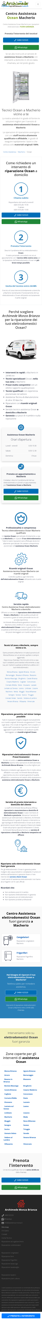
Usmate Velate (10, 698)
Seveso (18, 695)
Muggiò (21, 691)
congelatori (23, 937)
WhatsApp (22, 47)
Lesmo (21, 688)
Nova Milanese (31, 691)
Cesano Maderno (13, 682)
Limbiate (28, 688)
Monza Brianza (12, 672)
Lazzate (33, 685)
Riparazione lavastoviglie (10, 1267)
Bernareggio (10, 675)
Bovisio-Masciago (11, 678)
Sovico (24, 695)
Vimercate (31, 701)
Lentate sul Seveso (11, 688)
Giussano (26, 685)
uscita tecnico (7, 1238)
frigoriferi (22, 952)
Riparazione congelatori (10, 1253)
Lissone (35, 688)
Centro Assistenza (9, 152)
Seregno (11, 695)
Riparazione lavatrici (9, 1275)
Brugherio (22, 678)
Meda (16, 691)
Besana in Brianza (22, 675)
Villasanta (22, 701)
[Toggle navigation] (38, 4)
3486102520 (22, 40)
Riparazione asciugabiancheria (12, 1241)
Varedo (19, 698)
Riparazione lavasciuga (10, 1264)
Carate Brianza (32, 678)
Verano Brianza (12, 701)
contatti (4, 1234)
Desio (20, 685)
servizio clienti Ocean (18, 877)
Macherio (21, 152)
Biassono (33, 675)
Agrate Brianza (24, 672)
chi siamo (5, 1231)
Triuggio (31, 695)
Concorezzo (31, 682)
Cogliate (23, 682)
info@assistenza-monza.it (13, 1223)
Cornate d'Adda (11, 685)
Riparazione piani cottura (11, 1278)
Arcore (32, 672)
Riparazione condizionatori (11, 1245)
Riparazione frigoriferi (9, 1260)
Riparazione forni (8, 1256)
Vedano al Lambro (30, 698)
